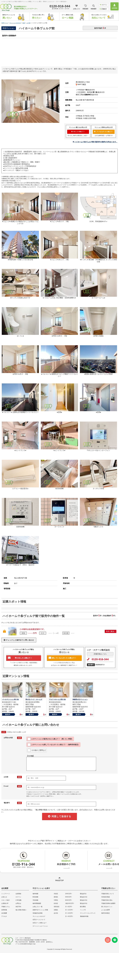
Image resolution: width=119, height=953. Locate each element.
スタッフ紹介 (5, 900)
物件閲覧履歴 (37, 903)
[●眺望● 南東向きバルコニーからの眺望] (98, 372)
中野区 (56, 900)
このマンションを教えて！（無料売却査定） (55, 744)
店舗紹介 (104, 9)
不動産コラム (5, 906)
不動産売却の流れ (106, 900)
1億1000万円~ (69, 903)
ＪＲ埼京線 (82, 90)
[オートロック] (59, 525)
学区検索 (35, 900)
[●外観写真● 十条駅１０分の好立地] (20, 257)
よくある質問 (105, 910)
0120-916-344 (100, 659)
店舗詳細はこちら (100, 654)
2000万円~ (68, 893)
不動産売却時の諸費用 (108, 903)
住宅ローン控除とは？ (40, 923)
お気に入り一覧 (37, 906)
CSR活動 (18, 900)
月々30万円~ (69, 916)
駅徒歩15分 (83, 900)
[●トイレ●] (20, 334)
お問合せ (18, 903)
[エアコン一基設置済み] (20, 486)
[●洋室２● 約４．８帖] (20, 372)
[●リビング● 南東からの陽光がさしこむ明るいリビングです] (30, 122)
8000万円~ (68, 900)
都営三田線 (83, 95)
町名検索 (35, 897)
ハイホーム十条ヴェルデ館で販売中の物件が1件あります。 (96, 142)
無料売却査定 (105, 913)
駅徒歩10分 (83, 897)
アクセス (4, 916)
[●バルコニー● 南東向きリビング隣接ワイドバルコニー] (59, 372)
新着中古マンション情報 (40, 910)
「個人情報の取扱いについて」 (45, 810)
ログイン (104, 5)
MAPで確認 (81, 84)
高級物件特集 (84, 916)
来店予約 (18, 906)
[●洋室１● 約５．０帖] (59, 334)
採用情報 (4, 910)
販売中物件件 (100, 27)
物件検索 (35, 893)
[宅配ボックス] (98, 525)
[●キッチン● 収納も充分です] (20, 296)
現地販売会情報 (37, 913)
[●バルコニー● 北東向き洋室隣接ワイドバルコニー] (20, 410)
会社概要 (4, 913)
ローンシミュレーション (40, 926)
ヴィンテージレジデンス (87, 913)
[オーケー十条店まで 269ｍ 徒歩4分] (20, 563)
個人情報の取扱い (21, 910)
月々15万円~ (69, 910)
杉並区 (56, 903)
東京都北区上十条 (82, 82)
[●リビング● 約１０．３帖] (59, 219)
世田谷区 (56, 906)
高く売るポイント (106, 906)
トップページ (5, 893)
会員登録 (18, 893)
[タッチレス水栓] (98, 486)
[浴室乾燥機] (20, 525)
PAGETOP (59, 880)
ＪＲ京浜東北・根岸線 (86, 92)
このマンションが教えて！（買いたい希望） (52, 739)
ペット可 (83, 910)
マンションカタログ (39, 916)
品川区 (56, 913)
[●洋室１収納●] (98, 334)
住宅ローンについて (39, 919)
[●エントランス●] (20, 448)
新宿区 (56, 897)
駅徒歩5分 (83, 893)
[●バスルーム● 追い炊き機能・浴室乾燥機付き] (59, 296)
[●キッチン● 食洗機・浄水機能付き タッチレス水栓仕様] (98, 257)
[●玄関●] (59, 410)
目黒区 (56, 910)
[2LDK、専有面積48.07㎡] (98, 219)
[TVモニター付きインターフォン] (98, 448)
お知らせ (4, 897)
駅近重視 (83, 906)
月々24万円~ (69, 913)
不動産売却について (107, 893)
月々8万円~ (68, 906)
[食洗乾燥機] (59, 486)
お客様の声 (4, 903)
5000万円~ (68, 897)
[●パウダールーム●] (98, 296)
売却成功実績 (105, 897)
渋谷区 (56, 893)
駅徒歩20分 (83, 903)
